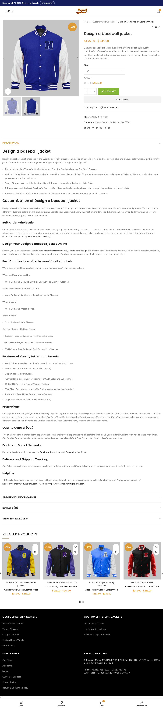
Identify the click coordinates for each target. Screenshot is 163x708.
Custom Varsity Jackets (103, 21)
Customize (122, 99)
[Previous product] (152, 26)
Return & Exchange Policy (15, 687)
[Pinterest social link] (101, 128)
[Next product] (159, 26)
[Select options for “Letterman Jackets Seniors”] (75, 552)
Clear (88, 78)
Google (69, 452)
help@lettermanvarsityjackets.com (19, 483)
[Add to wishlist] (35, 546)
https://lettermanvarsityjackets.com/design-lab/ (67, 250)
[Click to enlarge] (8, 91)
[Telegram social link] (109, 128)
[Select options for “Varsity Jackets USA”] (156, 552)
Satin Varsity (8, 645)
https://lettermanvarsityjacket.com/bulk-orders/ (26, 236)
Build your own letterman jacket (21, 584)
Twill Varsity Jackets (94, 623)
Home (87, 21)
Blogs (5, 671)
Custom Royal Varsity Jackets (101, 584)
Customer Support (11, 676)
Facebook (44, 452)
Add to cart (108, 91)
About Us (7, 665)
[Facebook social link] (93, 128)
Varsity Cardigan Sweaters (97, 634)
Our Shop (7, 660)
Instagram (55, 452)
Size (86, 65)
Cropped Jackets (10, 634)
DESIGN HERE (47, 3)
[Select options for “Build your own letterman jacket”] (35, 552)
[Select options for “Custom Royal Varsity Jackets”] (116, 552)
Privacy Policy (9, 682)
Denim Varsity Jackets (95, 629)
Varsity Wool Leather (12, 623)
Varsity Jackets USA (142, 582)
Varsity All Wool (10, 629)
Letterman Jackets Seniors (61, 582)
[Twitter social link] (97, 128)
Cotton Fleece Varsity (13, 640)
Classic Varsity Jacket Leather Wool (135, 21)
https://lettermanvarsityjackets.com (66, 483)
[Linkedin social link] (105, 128)
